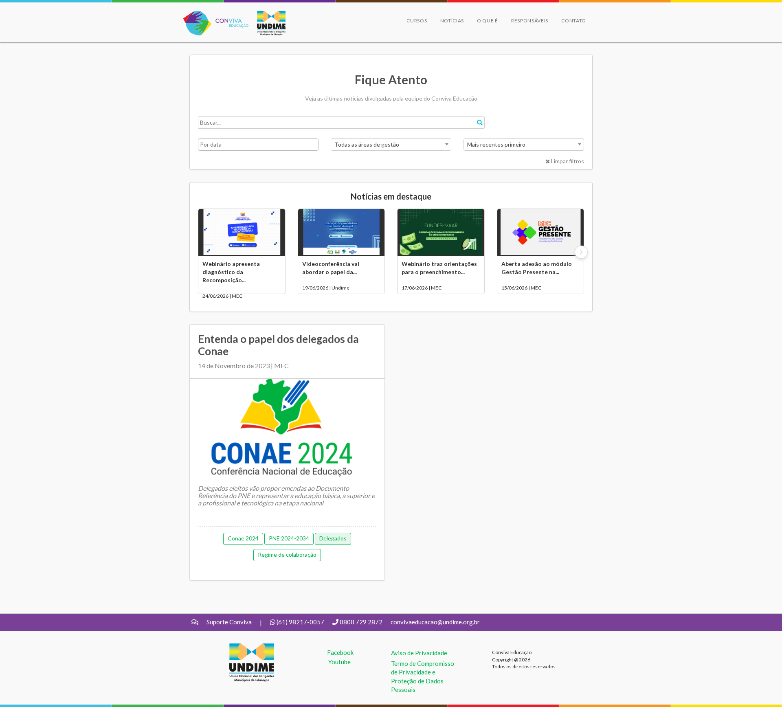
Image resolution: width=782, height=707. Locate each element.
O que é (487, 21)
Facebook (340, 652)
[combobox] (391, 144)
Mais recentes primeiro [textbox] (496, 144)
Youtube (339, 661)
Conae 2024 (243, 538)
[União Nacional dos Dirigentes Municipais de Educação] (267, 23)
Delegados (333, 538)
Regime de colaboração (287, 554)
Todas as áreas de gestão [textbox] (366, 144)
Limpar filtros (567, 161)
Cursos (416, 21)
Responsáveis (529, 21)
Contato (573, 21)
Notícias (452, 21)
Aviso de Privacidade (419, 652)
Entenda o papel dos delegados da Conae (278, 345)
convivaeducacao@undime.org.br (435, 622)
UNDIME (241, 647)
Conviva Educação (212, 15)
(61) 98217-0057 (300, 622)
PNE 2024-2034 (289, 538)
